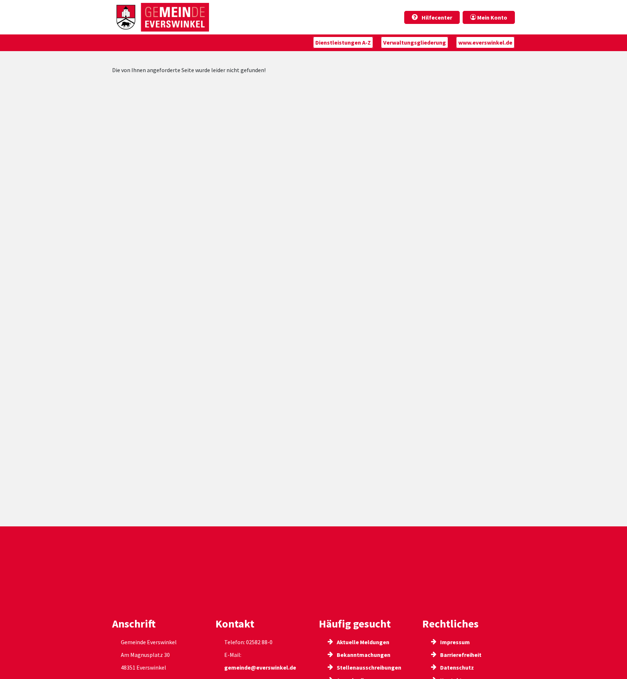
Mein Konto (491, 17)
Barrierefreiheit (460, 654)
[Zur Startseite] (160, 17)
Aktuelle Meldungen (362, 642)
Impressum (454, 642)
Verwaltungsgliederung (414, 42)
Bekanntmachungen (363, 654)
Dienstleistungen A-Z (343, 42)
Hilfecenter (436, 17)
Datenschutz (456, 667)
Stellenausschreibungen (368, 667)
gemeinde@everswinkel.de (260, 667)
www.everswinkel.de (485, 42)
